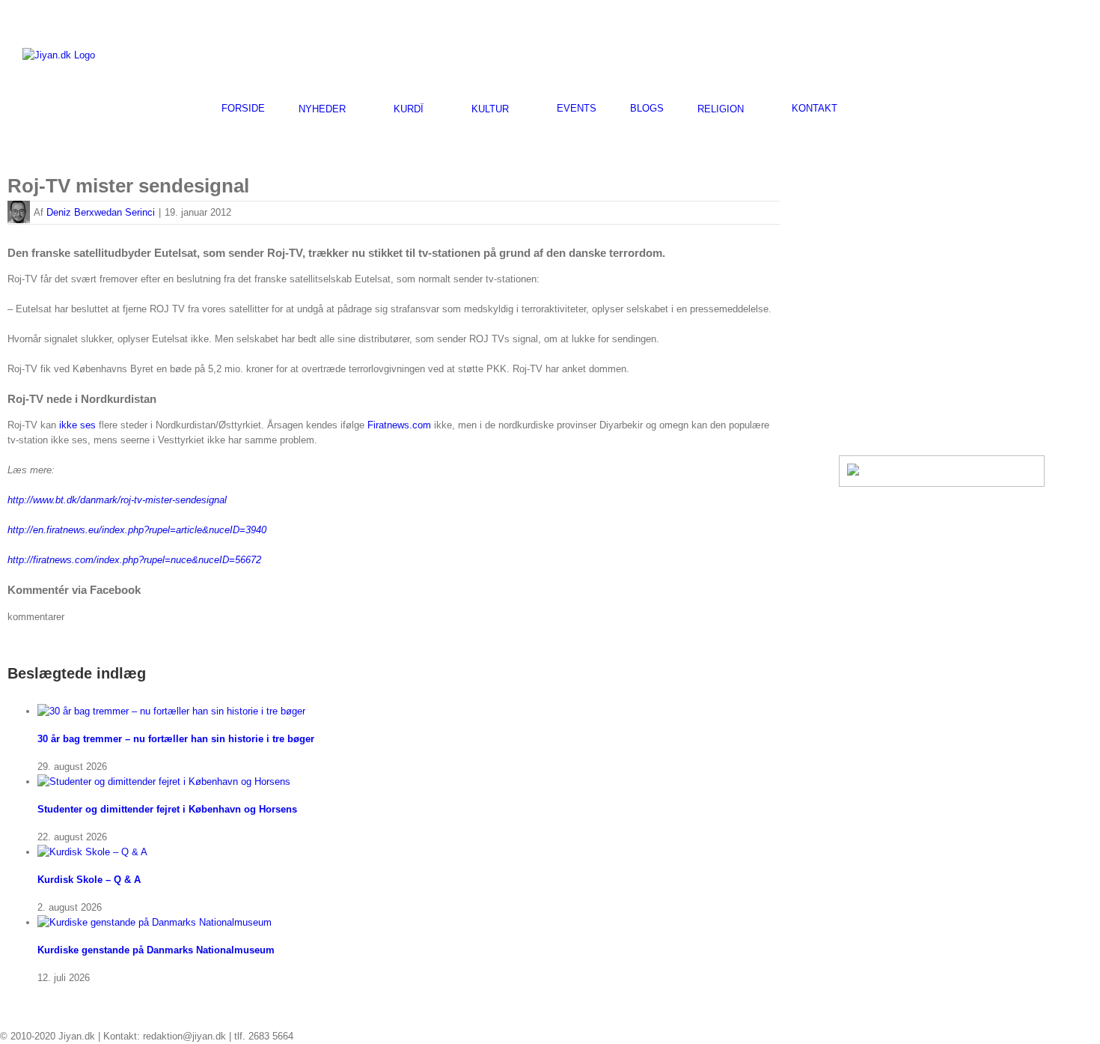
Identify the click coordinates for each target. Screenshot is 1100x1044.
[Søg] (875, 108)
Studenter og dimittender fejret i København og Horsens (167, 809)
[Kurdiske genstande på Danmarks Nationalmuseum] (154, 922)
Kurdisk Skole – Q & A (89, 879)
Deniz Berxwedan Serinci (100, 212)
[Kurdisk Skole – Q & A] (92, 852)
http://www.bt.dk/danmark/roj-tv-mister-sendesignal (117, 500)
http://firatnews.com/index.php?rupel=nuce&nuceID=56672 (134, 559)
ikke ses (77, 425)
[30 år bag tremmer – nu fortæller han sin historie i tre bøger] (171, 711)
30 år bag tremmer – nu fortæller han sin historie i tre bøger (175, 738)
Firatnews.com (399, 425)
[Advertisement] (902, 53)
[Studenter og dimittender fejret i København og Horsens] (163, 781)
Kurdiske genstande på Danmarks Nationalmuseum (156, 950)
